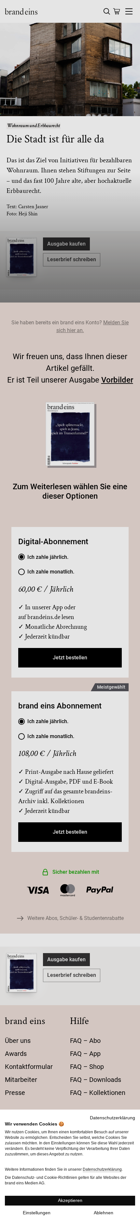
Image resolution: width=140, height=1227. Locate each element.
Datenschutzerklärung (112, 1117)
